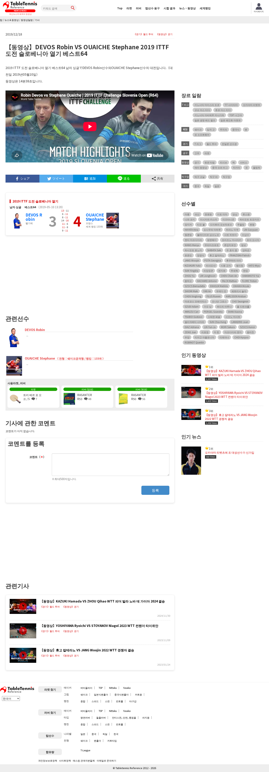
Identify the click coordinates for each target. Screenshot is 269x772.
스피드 (95, 701)
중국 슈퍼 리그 (220, 167)
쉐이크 (198, 129)
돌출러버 (101, 717)
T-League (85, 750)
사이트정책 (65, 760)
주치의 (223, 129)
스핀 (107, 701)
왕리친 (250, 332)
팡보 (243, 245)
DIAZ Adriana (192, 327)
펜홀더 (97, 740)
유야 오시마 (253, 239)
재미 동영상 (201, 167)
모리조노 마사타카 (231, 239)
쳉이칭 (239, 265)
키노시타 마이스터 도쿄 (207, 104)
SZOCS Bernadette (195, 286)
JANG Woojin (192, 260)
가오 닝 (207, 306)
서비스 (243, 162)
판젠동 (208, 214)
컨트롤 (119, 701)
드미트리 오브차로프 (221, 224)
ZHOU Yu (190, 275)
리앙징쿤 (208, 270)
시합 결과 (169, 8)
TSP (101, 687)
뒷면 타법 (210, 162)
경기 (197, 162)
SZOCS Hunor (247, 327)
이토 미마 (222, 214)
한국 (116, 734)
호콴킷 (188, 255)
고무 (197, 153)
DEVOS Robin (34, 217)
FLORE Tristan (249, 281)
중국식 (235, 129)
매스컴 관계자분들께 (84, 760)
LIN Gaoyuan (251, 229)
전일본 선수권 (229, 143)
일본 (217, 186)
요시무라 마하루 (212, 229)
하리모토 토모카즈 (249, 219)
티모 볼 (201, 224)
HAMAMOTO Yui (250, 275)
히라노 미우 (232, 229)
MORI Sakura (228, 327)
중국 (197, 186)
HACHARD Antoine (207, 281)
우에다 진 (221, 291)
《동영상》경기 (164, 34)
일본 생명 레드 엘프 (205, 120)
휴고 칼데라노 (217, 255)
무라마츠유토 (212, 245)
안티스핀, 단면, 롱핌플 (124, 717)
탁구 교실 (200, 176)
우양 (187, 337)
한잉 (245, 270)
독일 (207, 186)
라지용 (145, 717)
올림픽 (256, 167)
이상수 (245, 234)
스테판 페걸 (214, 316)
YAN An (207, 291)
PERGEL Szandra (213, 311)
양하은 (246, 250)
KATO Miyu (254, 265)
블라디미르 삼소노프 (208, 234)
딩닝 (235, 214)
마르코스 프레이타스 (196, 301)
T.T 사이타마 (231, 104)
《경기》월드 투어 (143, 34)
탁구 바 (214, 176)
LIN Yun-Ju (210, 327)
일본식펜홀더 (101, 694)
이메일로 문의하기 (106, 760)
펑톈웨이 (212, 239)
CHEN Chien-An (229, 275)
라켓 (129, 8)
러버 (138, 8)
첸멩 (252, 224)
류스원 (246, 214)
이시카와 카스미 (208, 219)
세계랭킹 (205, 8)
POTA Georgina (212, 260)
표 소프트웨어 (202, 134)
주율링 (240, 224)
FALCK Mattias (229, 281)
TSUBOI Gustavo (193, 316)
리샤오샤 (210, 265)
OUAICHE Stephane (95, 217)
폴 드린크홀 (243, 306)
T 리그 (198, 143)
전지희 (221, 270)
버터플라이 (86, 687)
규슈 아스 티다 (202, 110)
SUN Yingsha (191, 270)
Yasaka (127, 687)
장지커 (188, 224)
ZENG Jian (190, 332)
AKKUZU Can (192, 311)
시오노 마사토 (232, 316)
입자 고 (211, 129)
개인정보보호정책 (47, 760)
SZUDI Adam (192, 306)
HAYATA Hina (191, 229)
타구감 (132, 701)
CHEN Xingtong (193, 296)
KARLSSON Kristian (236, 296)
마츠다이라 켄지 (233, 332)
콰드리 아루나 (224, 306)
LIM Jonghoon (207, 275)
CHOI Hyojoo (241, 337)
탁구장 (226, 176)
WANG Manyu (192, 245)
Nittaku (113, 687)
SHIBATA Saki (214, 250)
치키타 (236, 167)
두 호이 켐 (231, 250)
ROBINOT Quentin (194, 342)
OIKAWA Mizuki (241, 286)
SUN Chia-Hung (218, 322)
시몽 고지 (226, 265)
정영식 (200, 255)
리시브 (223, 162)
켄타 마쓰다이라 (193, 239)
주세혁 (234, 270)
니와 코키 (190, 219)
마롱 (187, 214)
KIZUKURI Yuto (193, 265)
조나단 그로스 (219, 301)
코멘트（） (37, 457)
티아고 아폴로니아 (204, 337)
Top (119, 8)
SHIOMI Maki (191, 291)
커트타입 (112, 740)
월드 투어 (212, 143)
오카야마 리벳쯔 (251, 104)
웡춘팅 (188, 234)
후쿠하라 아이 (233, 260)
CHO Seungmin (240, 301)
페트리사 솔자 (239, 291)
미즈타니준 (228, 219)
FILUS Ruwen (214, 296)
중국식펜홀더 (121, 694)
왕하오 (188, 281)
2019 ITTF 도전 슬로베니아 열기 (35, 201)
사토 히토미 (230, 234)
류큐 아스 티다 (223, 110)
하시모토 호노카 (193, 250)
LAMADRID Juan (239, 322)
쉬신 (197, 214)
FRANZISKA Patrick (240, 255)
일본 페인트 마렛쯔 (231, 120)
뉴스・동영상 (187, 8)
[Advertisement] (47, 273)
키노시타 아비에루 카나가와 (209, 115)
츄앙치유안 (230, 245)
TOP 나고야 (235, 115)
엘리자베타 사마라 (194, 322)
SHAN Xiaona (235, 311)
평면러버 (85, 717)
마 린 (216, 332)
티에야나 (224, 337)
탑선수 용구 (152, 8)
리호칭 (205, 332)
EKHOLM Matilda (219, 286)
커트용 (138, 694)
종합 (83, 701)
